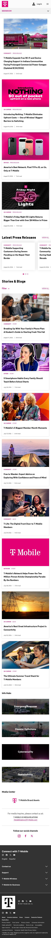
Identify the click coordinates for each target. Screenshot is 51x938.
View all (45, 289)
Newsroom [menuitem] (7, 11)
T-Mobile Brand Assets (29, 800)
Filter (4, 288)
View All (45, 238)
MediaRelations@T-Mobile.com (25, 820)
